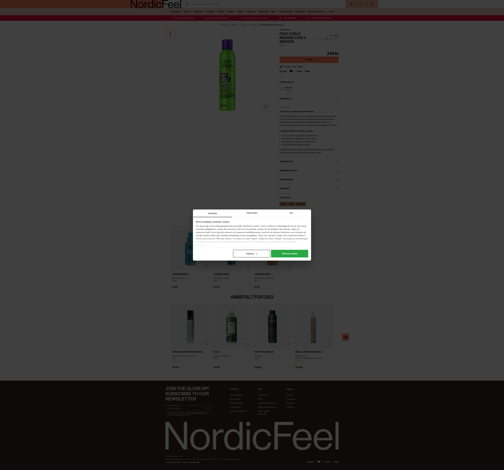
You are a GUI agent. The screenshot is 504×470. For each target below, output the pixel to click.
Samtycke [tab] (212, 213)
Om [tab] (291, 213)
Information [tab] (252, 213)
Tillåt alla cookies (290, 253)
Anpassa (250, 253)
